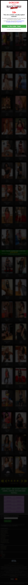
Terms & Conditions (20, 20)
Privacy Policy (19, 21)
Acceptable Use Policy (10, 21)
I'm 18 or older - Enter (14, 26)
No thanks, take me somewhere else (14, 29)
